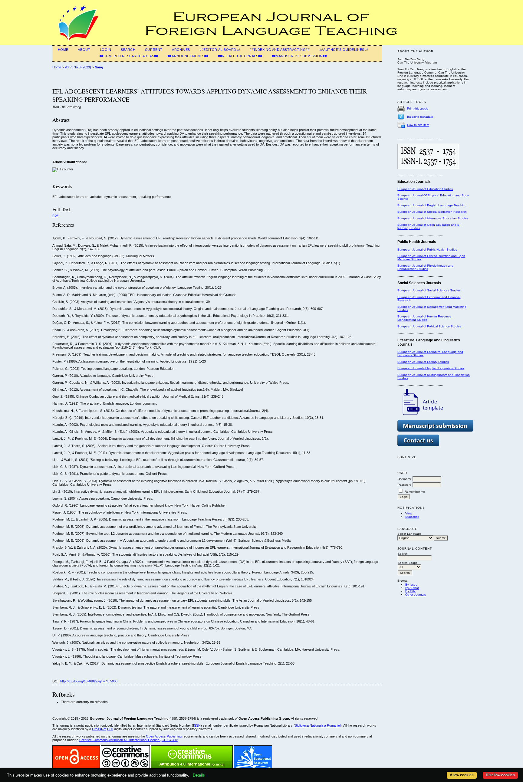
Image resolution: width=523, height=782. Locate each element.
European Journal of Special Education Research (432, 211)
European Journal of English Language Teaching (431, 205)
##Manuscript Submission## (299, 56)
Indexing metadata (420, 116)
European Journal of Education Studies (425, 189)
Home (63, 49)
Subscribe (412, 516)
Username (405, 479)
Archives (181, 49)
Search (128, 49)
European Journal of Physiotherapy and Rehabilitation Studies (425, 267)
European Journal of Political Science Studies (429, 326)
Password (404, 484)
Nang (99, 67)
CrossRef (99, 729)
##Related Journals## (240, 56)
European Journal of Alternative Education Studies (432, 218)
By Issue (411, 584)
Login (105, 49)
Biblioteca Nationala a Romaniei (317, 725)
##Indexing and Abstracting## (280, 49)
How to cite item (418, 124)
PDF (55, 215)
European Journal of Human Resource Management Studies (424, 318)
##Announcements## (188, 56)
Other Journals (415, 594)
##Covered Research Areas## (129, 56)
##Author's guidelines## (343, 49)
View (408, 513)
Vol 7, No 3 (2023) (78, 67)
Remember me (415, 491)
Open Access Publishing (164, 736)
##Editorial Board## (219, 49)
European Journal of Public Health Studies (427, 249)
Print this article (417, 108)
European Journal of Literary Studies (423, 361)
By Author (412, 588)
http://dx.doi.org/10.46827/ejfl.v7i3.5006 (88, 681)
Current (154, 49)
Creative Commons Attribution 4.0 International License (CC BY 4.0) (128, 740)
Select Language (409, 533)
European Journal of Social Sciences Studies (429, 290)
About (84, 49)
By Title (410, 591)
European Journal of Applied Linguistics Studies (430, 368)
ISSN (197, 725)
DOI (110, 729)
